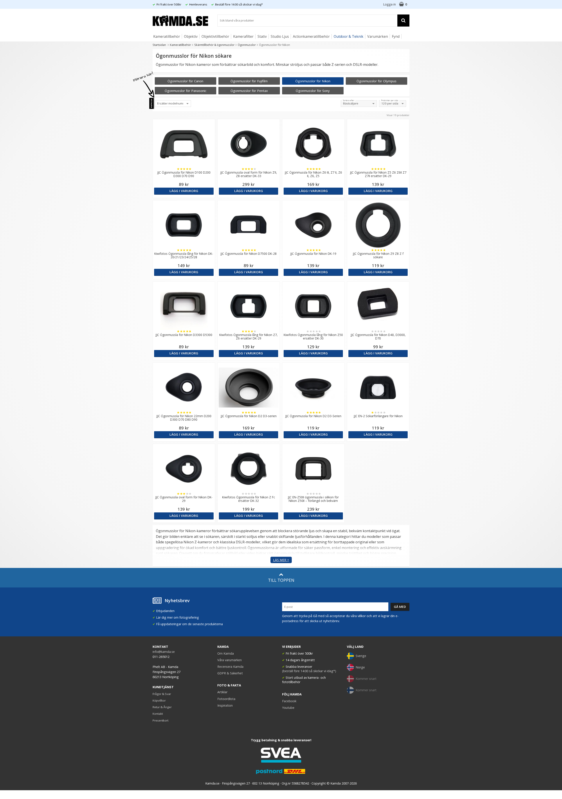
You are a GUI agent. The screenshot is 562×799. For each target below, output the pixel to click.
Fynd (396, 36)
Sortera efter (348, 100)
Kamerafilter (243, 36)
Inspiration (225, 705)
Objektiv (191, 36)
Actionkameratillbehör (311, 36)
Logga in (389, 4)
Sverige (361, 656)
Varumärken (377, 36)
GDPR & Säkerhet (230, 673)
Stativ (262, 36)
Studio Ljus (280, 36)
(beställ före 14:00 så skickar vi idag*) (309, 671)
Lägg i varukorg (183, 191)
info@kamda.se (164, 652)
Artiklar (222, 692)
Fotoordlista (226, 699)
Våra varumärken (229, 660)
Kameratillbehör (166, 36)
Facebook (289, 701)
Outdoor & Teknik (348, 36)
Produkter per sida (389, 100)
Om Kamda (225, 653)
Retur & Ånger (162, 707)
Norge (360, 667)
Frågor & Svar (162, 694)
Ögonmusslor (247, 45)
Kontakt (158, 714)
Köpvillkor (159, 700)
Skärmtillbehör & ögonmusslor (214, 45)
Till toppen (281, 580)
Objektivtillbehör (215, 36)
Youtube (288, 708)
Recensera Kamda (230, 666)
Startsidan (159, 45)
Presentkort (160, 720)
